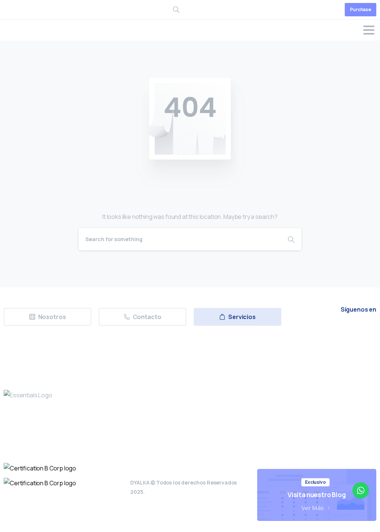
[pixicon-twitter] (299, 330)
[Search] (291, 239)
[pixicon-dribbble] (350, 330)
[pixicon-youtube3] (333, 330)
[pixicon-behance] (367, 330)
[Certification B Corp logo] (40, 468)
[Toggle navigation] (368, 30)
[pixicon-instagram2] (316, 330)
